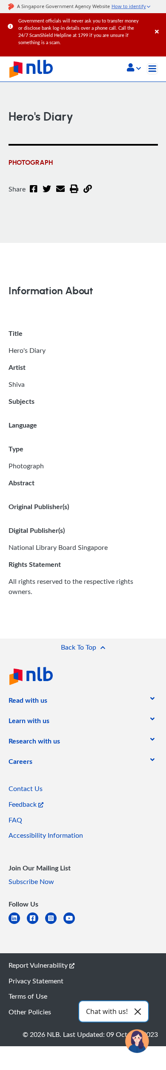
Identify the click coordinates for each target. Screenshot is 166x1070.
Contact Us (26, 788)
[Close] (159, 23)
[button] (134, 68)
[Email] (60, 194)
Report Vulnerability (39, 965)
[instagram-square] (54, 923)
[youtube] (72, 923)
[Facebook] (33, 194)
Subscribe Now (31, 881)
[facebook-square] (36, 923)
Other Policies (30, 1011)
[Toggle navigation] (152, 68)
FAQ (15, 820)
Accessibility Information (46, 835)
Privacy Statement (36, 981)
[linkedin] (18, 923)
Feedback (23, 804)
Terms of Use (28, 996)
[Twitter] (47, 194)
